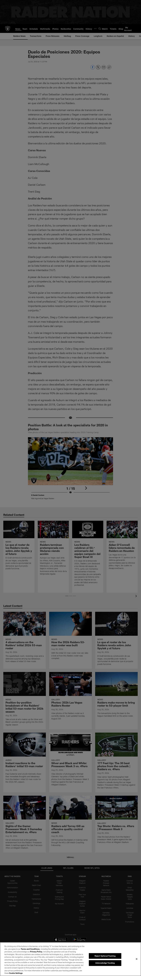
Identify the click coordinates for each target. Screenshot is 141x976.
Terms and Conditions (30, 949)
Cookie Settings (16, 973)
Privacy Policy (36, 952)
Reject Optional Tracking (105, 956)
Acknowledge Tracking (105, 963)
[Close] (137, 959)
